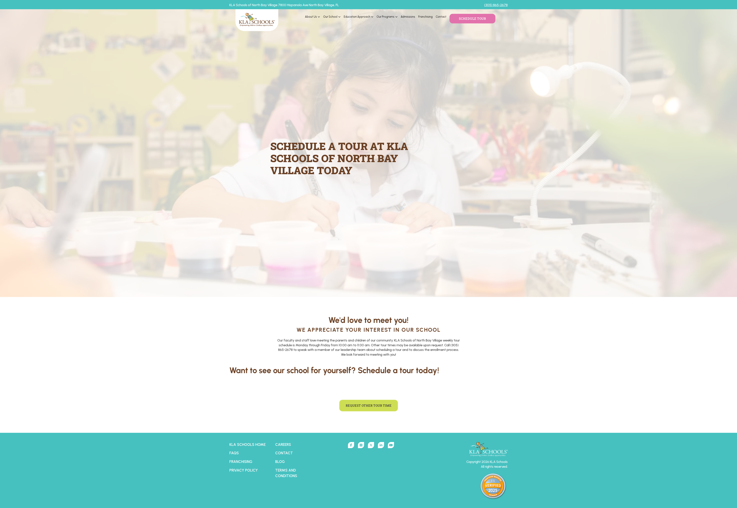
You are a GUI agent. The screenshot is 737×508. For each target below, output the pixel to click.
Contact (441, 16)
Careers (283, 444)
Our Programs (385, 16)
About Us (311, 16)
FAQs (234, 453)
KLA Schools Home (247, 444)
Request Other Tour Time (369, 405)
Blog (280, 461)
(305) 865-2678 (496, 5)
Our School (330, 16)
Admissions (408, 16)
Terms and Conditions (286, 473)
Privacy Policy (243, 470)
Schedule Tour (472, 18)
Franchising (425, 16)
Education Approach (357, 16)
